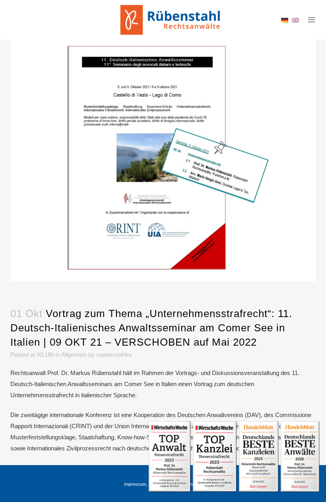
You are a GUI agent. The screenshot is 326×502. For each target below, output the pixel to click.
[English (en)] (295, 19)
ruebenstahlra (114, 354)
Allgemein (74, 354)
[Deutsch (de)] (284, 19)
